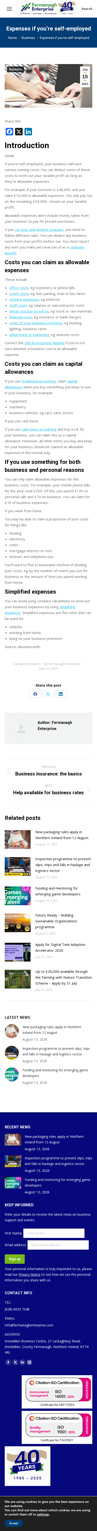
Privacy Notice (29, 1274)
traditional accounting (39, 381)
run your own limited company (39, 229)
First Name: (14, 1233)
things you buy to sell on (29, 311)
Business (15, 69)
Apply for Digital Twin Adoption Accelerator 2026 (60, 947)
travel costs (19, 293)
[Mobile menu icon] (9, 9)
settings (43, 1514)
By (62, 664)
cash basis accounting (39, 429)
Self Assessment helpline (44, 342)
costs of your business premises (35, 323)
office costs (18, 287)
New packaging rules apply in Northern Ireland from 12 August (62, 834)
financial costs (20, 317)
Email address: (16, 1245)
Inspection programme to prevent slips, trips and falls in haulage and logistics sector (63, 864)
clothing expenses (24, 299)
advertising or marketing (29, 334)
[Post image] (18, 839)
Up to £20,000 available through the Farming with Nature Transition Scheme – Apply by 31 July (63, 977)
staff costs (18, 305)
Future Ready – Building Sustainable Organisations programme (56, 921)
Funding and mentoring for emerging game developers (58, 891)
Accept (13, 1523)
